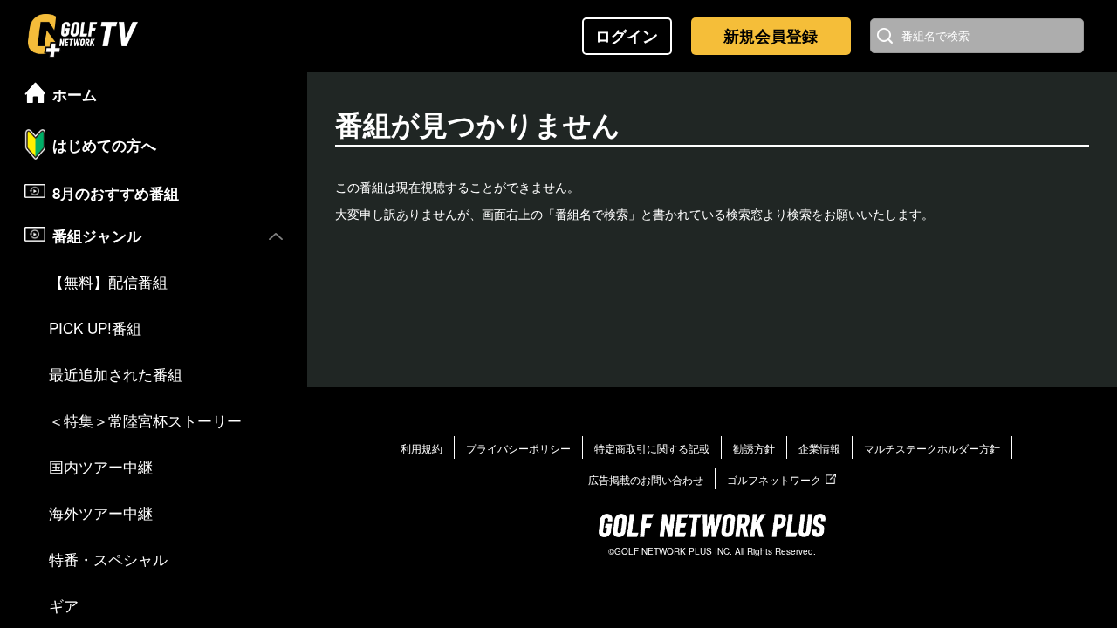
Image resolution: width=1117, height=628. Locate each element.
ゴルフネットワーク (774, 479)
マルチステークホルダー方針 (932, 447)
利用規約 (421, 447)
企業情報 (819, 447)
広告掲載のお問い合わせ (645, 479)
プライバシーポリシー (518, 447)
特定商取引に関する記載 (651, 447)
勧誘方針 (754, 447)
